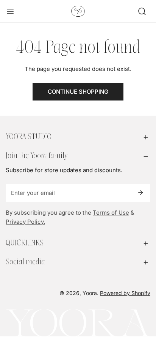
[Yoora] (78, 11)
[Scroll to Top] (142, 306)
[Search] (142, 11)
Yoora (90, 293)
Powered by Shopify (125, 293)
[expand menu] (10, 11)
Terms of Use (111, 212)
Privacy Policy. (25, 221)
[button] (78, 137)
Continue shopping (78, 91)
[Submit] (140, 192)
